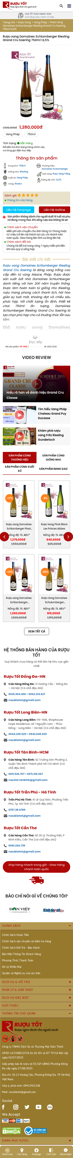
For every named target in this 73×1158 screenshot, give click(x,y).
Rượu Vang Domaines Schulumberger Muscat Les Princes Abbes (54, 600)
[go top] (67, 1133)
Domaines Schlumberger (55, 169)
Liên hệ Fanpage (18, 209)
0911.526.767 (16, 774)
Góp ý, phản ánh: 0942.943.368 (21, 1086)
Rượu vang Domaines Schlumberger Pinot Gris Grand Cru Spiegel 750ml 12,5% (19, 527)
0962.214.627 (36, 694)
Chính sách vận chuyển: (22, 227)
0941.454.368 (17, 694)
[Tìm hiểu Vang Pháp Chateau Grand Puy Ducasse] (19, 414)
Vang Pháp (22, 177)
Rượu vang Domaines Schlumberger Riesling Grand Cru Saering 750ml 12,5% (19, 600)
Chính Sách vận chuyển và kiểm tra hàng (26, 941)
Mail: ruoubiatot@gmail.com (19, 1092)
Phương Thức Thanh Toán (17, 960)
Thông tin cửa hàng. (20, 200)
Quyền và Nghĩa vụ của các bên (21, 973)
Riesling (24, 171)
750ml (31, 134)
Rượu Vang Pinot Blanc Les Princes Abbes (54, 526)
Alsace (18, 183)
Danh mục (7, 1154)
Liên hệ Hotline (54, 209)
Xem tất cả (36, 631)
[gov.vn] (35, 1130)
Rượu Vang (24, 22)
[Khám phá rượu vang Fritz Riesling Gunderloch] (19, 436)
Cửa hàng (22, 1154)
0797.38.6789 (16, 810)
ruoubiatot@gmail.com (24, 700)
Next (68, 536)
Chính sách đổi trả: (19, 242)
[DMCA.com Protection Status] (11, 1130)
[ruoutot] (19, 5)
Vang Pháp (40, 22)
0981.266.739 (16, 845)
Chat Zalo (51, 1154)
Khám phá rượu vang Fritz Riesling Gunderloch (51, 435)
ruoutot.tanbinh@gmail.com (28, 780)
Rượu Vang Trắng (61, 173)
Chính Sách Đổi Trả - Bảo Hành (21, 948)
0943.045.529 (38, 734)
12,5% (58, 179)
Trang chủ (9, 22)
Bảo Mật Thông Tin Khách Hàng (21, 954)
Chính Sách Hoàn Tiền (15, 935)
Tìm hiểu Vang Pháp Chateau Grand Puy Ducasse (52, 413)
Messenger (66, 1154)
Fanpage (36, 1154)
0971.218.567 (35, 774)
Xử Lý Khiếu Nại (11, 967)
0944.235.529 (17, 734)
